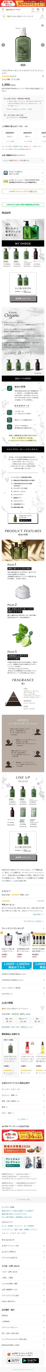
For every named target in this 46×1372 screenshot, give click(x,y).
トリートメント (24, 1176)
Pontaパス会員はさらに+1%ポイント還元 (19, 109)
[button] (43, 76)
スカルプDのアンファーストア (25, 1183)
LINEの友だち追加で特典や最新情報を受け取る (23, 205)
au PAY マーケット (7, 1174)
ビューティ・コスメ (22, 1174)
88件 (28, 1014)
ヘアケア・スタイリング (9, 1176)
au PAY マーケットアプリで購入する (23, 191)
